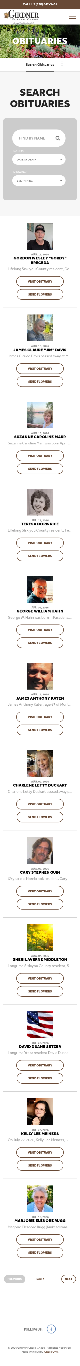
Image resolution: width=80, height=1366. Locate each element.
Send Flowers (45, 294)
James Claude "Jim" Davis (39, 350)
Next (68, 1279)
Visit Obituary (46, 281)
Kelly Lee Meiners (40, 1134)
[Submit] (57, 138)
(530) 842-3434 (46, 4)
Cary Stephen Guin (40, 872)
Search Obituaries (40, 64)
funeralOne (51, 1351)
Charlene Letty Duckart (40, 785)
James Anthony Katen (40, 698)
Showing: (19, 171)
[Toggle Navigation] (62, 64)
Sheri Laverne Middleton (40, 959)
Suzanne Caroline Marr (40, 437)
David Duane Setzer (40, 1047)
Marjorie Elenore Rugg (40, 1221)
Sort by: (18, 150)
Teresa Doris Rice (40, 524)
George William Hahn (40, 611)
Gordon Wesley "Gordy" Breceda (40, 260)
